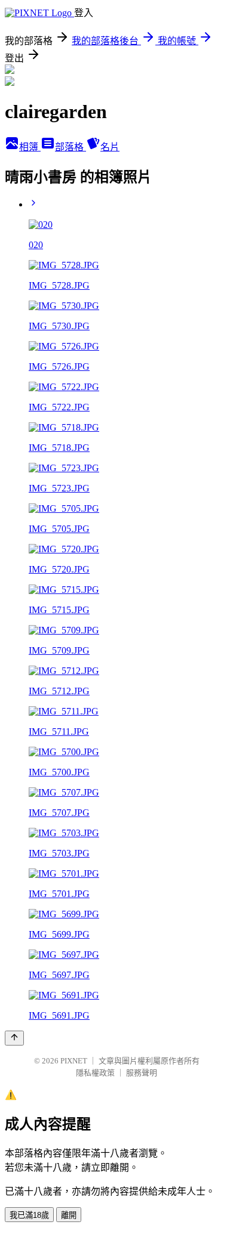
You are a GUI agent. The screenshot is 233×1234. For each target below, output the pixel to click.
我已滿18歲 (29, 1215)
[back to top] (14, 1038)
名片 (109, 147)
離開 (68, 1215)
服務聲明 (141, 1072)
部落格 (70, 147)
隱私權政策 (95, 1072)
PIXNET (73, 1060)
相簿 (30, 147)
